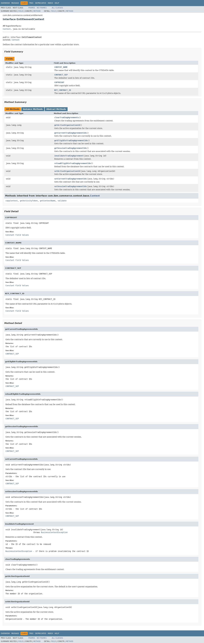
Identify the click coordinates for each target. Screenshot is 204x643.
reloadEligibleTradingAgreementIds (72, 163)
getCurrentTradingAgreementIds (70, 133)
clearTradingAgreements (66, 117)
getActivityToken (29, 201)
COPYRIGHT (59, 82)
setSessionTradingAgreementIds (70, 186)
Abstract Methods (56, 109)
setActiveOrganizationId (67, 171)
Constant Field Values (17, 235)
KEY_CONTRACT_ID (62, 90)
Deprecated (40, 3)
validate (62, 201)
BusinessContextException (54, 532)
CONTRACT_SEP (61, 75)
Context (7, 29)
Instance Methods (33, 109)
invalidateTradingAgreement (68, 156)
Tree (31, 3)
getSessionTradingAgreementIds (70, 148)
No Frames (42, 8)
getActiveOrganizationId (67, 125)
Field (20, 11)
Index (50, 3)
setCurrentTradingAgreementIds (70, 179)
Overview (5, 3)
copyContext (11, 201)
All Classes (57, 8)
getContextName (47, 201)
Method (37, 11)
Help (57, 3)
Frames (31, 8)
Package (15, 3)
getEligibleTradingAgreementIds (71, 140)
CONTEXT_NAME (61, 67)
